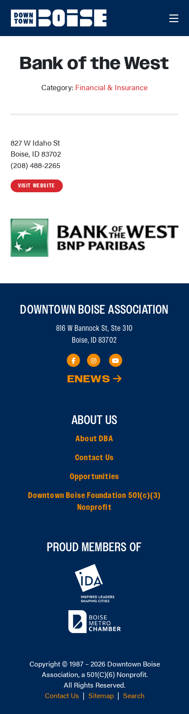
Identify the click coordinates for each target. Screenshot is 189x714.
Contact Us (94, 458)
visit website (36, 185)
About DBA (94, 439)
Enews (90, 379)
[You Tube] (115, 360)
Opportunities (95, 477)
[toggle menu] (173, 18)
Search (134, 695)
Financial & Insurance (111, 87)
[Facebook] (73, 360)
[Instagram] (93, 360)
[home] (60, 18)
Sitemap (101, 695)
